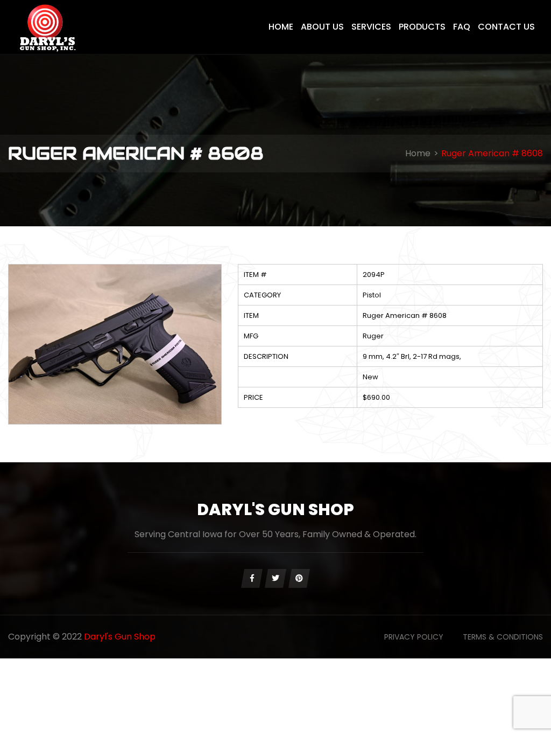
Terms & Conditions (503, 636)
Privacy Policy (413, 636)
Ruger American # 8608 (492, 153)
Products (422, 26)
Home (281, 26)
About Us (322, 26)
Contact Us (506, 26)
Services (371, 26)
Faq (461, 26)
